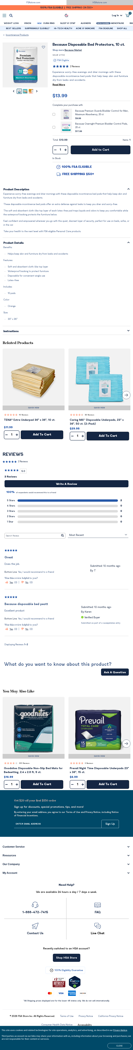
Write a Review (66, 484)
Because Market (73, 50)
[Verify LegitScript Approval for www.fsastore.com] (75, 982)
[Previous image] (13, 91)
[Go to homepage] (66, 15)
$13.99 (60, 95)
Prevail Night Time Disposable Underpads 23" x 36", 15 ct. (99, 770)
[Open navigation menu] (4, 15)
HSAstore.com (100, 2)
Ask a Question (115, 672)
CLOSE (119, 1045)
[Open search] (11, 15)
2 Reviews (75, 66)
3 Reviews (89, 763)
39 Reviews (89, 415)
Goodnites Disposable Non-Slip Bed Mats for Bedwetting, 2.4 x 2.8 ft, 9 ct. (33, 770)
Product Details (13, 243)
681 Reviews (24, 763)
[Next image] (37, 91)
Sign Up (110, 823)
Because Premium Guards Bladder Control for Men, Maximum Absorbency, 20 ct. (101, 113)
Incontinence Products (17, 35)
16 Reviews (23, 415)
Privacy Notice (120, 1030)
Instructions (11, 331)
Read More (59, 84)
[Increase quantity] (65, 150)
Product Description (16, 189)
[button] (34, 379)
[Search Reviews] (62, 535)
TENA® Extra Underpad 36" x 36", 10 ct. (29, 419)
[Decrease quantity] (55, 150)
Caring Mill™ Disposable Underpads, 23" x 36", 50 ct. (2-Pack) (97, 421)
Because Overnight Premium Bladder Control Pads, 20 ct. (101, 125)
